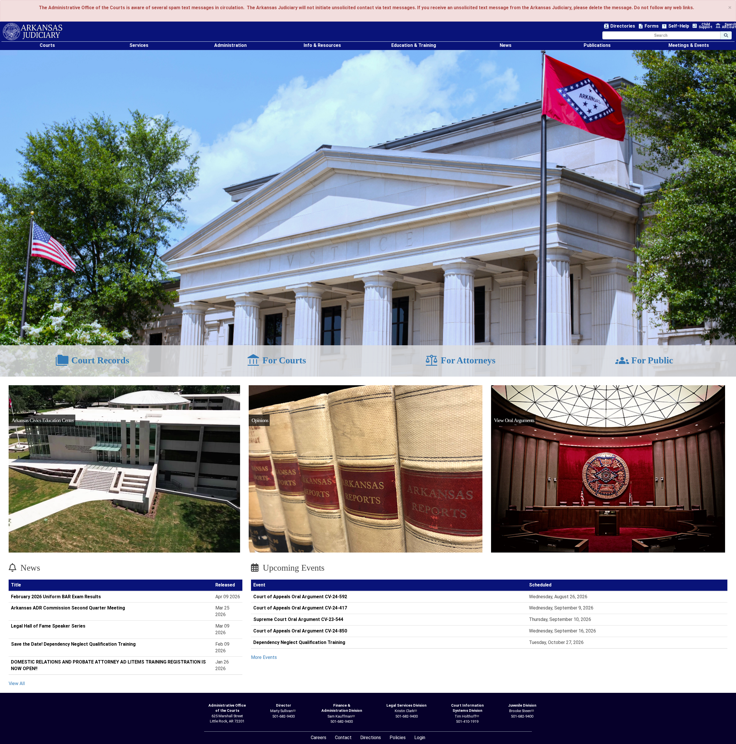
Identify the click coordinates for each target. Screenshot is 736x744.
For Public (644, 360)
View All (17, 683)
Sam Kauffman (339, 716)
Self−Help (675, 26)
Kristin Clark (404, 711)
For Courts (276, 360)
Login (419, 737)
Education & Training (413, 45)
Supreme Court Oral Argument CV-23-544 (298, 619)
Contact (343, 737)
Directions (370, 737)
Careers (318, 737)
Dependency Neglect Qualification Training (299, 642)
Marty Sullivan (281, 711)
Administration (230, 45)
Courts (47, 45)
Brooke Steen (520, 711)
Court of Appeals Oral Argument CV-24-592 (300, 596)
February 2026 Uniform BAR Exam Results (56, 596)
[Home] (32, 31)
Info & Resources (322, 45)
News (505, 45)
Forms (648, 26)
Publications (597, 45)
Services (138, 45)
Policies (398, 737)
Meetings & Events (688, 45)
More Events (264, 657)
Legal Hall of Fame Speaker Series (48, 626)
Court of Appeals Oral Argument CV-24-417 (300, 608)
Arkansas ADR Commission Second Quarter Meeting (68, 608)
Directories (619, 26)
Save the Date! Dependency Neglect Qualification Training (73, 644)
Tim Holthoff (465, 716)
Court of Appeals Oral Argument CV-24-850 (300, 631)
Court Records (92, 360)
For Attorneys (460, 360)
